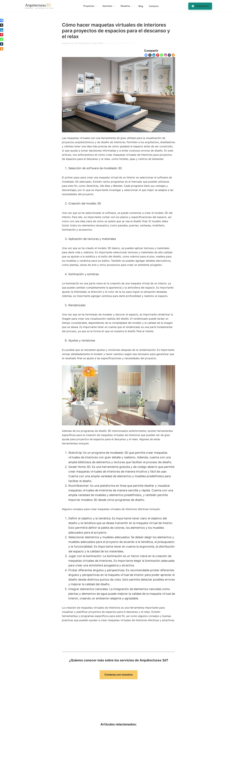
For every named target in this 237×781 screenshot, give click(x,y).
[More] (173, 55)
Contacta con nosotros (118, 674)
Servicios (107, 6)
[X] (150, 55)
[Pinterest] (157, 55)
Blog (140, 6)
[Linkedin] (153, 55)
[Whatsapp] (161, 55)
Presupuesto (202, 6)
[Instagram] (165, 55)
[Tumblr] (169, 55)
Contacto (153, 6)
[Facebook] (146, 55)
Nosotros (125, 6)
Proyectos (88, 6)
